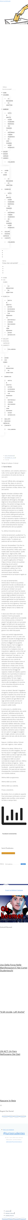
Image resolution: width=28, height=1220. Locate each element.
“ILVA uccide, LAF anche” (12, 1011)
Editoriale (11, 132)
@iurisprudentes (14, 1133)
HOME (4, 92)
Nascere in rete (8, 1100)
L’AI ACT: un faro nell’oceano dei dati (10, 1053)
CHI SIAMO (6, 94)
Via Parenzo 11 (9, 128)
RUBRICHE (5, 109)
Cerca (4, 87)
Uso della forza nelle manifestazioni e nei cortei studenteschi (13, 967)
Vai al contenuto (5, 1)
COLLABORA (11, 162)
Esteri (10, 119)
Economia (11, 122)
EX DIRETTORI (9, 104)
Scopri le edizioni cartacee (14, 890)
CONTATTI (5, 158)
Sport (10, 145)
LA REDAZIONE (9, 100)
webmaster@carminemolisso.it (14, 1141)
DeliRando (11, 137)
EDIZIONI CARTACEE (6, 235)
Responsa (11, 124)
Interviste (11, 147)
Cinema (10, 134)
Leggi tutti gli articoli (8, 853)
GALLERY (5, 151)
